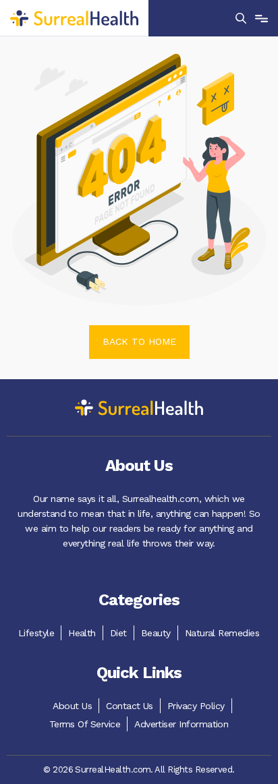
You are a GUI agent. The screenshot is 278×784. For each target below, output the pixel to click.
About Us (72, 705)
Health (82, 632)
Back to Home (139, 341)
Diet (118, 632)
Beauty (156, 632)
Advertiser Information (181, 724)
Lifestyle (36, 632)
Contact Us (129, 705)
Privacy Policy (196, 705)
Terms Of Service (85, 724)
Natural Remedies (222, 632)
